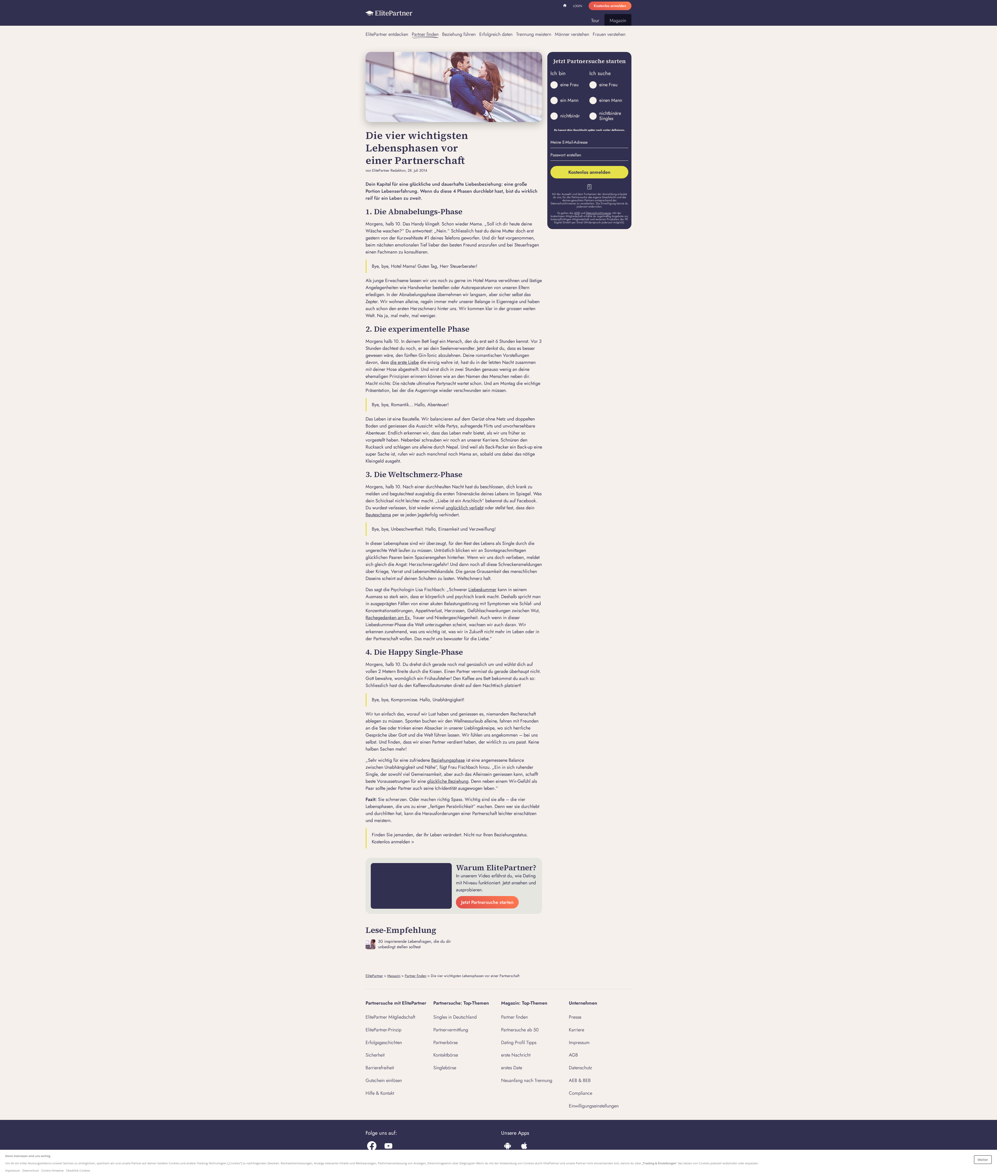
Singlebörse (444, 1067)
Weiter (983, 1159)
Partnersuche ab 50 (520, 1029)
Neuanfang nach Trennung (526, 1080)
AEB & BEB (580, 1080)
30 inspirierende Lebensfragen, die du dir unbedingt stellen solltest (414, 944)
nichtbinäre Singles (610, 116)
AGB (577, 213)
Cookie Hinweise (52, 1170)
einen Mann (610, 100)
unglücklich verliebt (464, 507)
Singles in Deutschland (455, 1017)
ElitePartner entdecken (387, 34)
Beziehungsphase (448, 760)
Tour (595, 20)
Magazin (618, 20)
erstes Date (511, 1067)
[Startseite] (389, 13)
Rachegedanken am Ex (388, 617)
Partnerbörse (445, 1042)
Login (577, 6)
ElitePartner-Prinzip (383, 1029)
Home (565, 6)
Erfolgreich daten (496, 34)
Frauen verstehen (609, 34)
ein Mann (569, 100)
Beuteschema (378, 514)
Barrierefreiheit (380, 1067)
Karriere (576, 1029)
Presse (575, 1017)
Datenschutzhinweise (598, 213)
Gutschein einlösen (384, 1080)
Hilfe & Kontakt (380, 1093)
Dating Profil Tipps (518, 1042)
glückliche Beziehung (447, 781)
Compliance (580, 1093)
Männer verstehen (572, 34)
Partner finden (425, 34)
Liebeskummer (482, 589)
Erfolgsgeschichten (384, 1042)
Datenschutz (580, 1067)
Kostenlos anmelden (610, 5)
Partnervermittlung (450, 1029)
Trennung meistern (533, 34)
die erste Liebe (404, 362)
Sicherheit (375, 1055)
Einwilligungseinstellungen (594, 1105)
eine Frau (569, 84)
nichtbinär (570, 115)
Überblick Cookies (78, 1170)
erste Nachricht (515, 1055)
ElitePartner (374, 975)
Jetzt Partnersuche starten (487, 902)
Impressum (579, 1042)
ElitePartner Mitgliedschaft (390, 1017)
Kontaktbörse (445, 1055)
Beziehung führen (459, 34)
